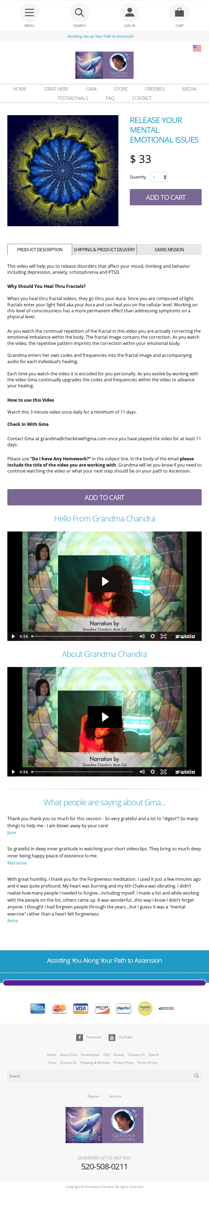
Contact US (136, 1055)
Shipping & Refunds (95, 1063)
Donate (118, 1055)
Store (121, 89)
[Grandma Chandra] (104, 66)
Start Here (56, 89)
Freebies (154, 89)
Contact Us (68, 1063)
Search (153, 1055)
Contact (141, 98)
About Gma (68, 1055)
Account (115, 1096)
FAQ (110, 98)
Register (93, 1096)
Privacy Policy (123, 1063)
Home (19, 89)
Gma (91, 89)
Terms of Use (147, 1063)
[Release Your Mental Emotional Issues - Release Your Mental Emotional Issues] (63, 170)
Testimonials (72, 98)
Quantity (138, 177)
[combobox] (104, 1076)
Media (189, 89)
